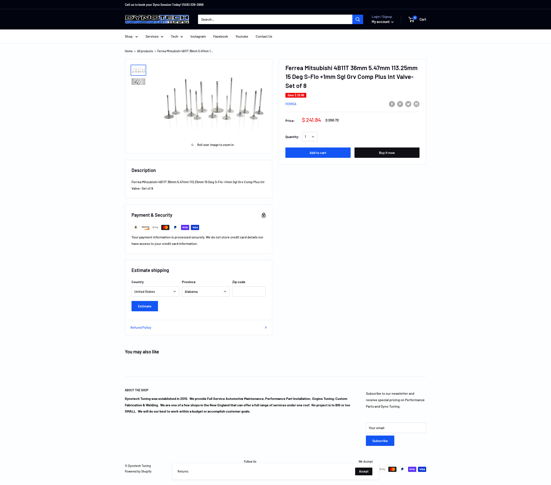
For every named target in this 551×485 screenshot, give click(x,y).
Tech (174, 36)
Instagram (198, 36)
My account (381, 21)
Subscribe (380, 441)
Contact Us (264, 36)
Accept (363, 471)
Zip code (238, 282)
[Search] (357, 19)
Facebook (220, 36)
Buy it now (387, 152)
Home (129, 51)
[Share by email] (416, 103)
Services (152, 36)
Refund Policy (140, 327)
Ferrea (290, 104)
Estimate (145, 306)
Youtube (241, 36)
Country (138, 282)
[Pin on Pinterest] (400, 103)
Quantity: (292, 137)
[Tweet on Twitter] (408, 103)
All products (145, 51)
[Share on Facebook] (392, 103)
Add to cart (318, 152)
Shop (129, 36)
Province (189, 282)
